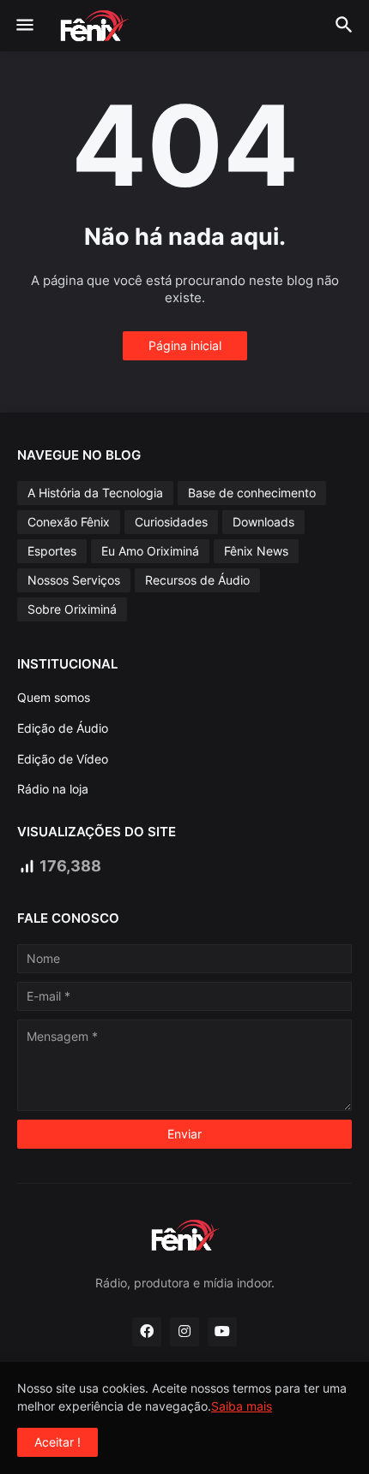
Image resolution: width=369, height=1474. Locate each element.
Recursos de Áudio (197, 580)
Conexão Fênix (68, 521)
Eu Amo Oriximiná (150, 551)
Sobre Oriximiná (72, 609)
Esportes (51, 551)
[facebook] (146, 1331)
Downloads (263, 521)
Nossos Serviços (73, 580)
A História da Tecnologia (95, 492)
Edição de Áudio (62, 728)
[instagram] (184, 1331)
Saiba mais (241, 1406)
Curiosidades (171, 521)
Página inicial (184, 345)
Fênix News (256, 551)
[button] (23, 25)
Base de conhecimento (252, 492)
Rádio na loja (52, 789)
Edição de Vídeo (62, 759)
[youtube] (222, 1331)
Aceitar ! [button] (57, 1442)
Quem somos (53, 697)
